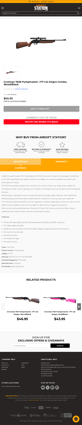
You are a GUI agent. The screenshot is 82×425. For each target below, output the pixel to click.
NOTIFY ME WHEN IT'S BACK (41, 122)
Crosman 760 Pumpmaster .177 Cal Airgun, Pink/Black (59, 313)
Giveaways (24, 363)
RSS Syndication (46, 369)
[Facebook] (52, 387)
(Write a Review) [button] (21, 89)
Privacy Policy (42, 421)
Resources (5, 367)
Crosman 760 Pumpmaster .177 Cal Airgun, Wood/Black (22, 313)
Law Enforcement (47, 376)
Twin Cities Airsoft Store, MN (11, 386)
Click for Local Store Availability (15, 101)
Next (79, 306)
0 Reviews (20, 168)
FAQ (22, 365)
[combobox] (41, 13)
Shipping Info (45, 363)
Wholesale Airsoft (46, 373)
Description (20, 161)
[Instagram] (57, 387)
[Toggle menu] (3, 8)
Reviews (4, 369)
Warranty (62, 161)
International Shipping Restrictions (52, 365)
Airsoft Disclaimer (33, 400)
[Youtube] (43, 387)
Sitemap (34, 421)
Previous (3, 306)
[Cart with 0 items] (78, 8)
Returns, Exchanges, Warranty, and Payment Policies (58, 367)
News (23, 367)
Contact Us (5, 365)
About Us (5, 363)
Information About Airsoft (49, 371)
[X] (48, 387)
